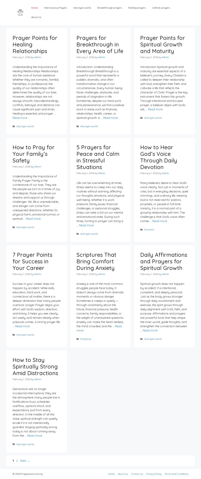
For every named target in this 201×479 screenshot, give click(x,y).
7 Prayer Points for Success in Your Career (32, 261)
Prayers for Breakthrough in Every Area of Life (99, 44)
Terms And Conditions (176, 473)
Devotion (149, 229)
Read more (20, 118)
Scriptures (85, 338)
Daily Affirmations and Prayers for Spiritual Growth (163, 261)
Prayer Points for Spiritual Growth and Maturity (162, 44)
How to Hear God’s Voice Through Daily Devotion (158, 157)
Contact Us (137, 473)
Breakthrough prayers (110, 7)
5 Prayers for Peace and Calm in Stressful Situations (97, 157)
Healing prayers (137, 7)
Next (25, 461)
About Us (36, 17)
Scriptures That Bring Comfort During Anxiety (96, 261)
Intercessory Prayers (55, 7)
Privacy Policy (153, 473)
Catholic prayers (161, 7)
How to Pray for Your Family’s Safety (33, 154)
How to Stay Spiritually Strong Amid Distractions (35, 366)
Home (34, 7)
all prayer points (82, 7)
